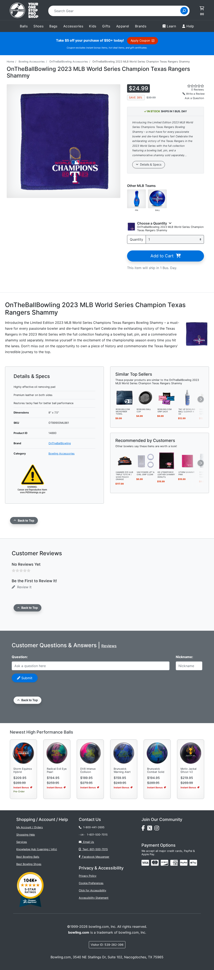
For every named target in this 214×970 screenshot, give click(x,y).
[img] (183, 862)
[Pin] (136, 199)
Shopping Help (25, 834)
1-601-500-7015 (97, 834)
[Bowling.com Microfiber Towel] (124, 397)
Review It (23, 587)
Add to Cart (163, 255)
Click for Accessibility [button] (92, 890)
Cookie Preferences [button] (91, 883)
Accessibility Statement (93, 897)
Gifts (106, 26)
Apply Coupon (141, 40)
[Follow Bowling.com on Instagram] (157, 829)
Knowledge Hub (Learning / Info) (36, 849)
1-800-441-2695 (93, 827)
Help (190, 26)
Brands (140, 26)
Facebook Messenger (94, 856)
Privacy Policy (87, 875)
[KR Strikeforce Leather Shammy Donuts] (166, 460)
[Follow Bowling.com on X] (150, 829)
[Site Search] (184, 10)
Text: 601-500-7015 (94, 849)
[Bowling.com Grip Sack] (166, 397)
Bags (53, 26)
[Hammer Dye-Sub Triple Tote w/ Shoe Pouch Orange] (124, 460)
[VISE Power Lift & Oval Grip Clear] (145, 460)
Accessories (73, 26)
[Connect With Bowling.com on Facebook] (144, 829)
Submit (26, 678)
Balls (24, 26)
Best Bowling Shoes (28, 864)
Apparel (122, 26)
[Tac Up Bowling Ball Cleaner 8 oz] (187, 397)
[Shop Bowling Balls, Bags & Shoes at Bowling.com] (24, 11)
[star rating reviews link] (193, 86)
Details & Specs (149, 164)
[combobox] (116, 11)
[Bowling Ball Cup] (145, 397)
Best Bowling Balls (27, 856)
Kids (92, 26)
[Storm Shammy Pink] (187, 460)
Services (21, 842)
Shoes (38, 26)
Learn (171, 26)
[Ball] (157, 199)
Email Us (88, 842)
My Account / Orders (29, 827)
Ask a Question (194, 98)
